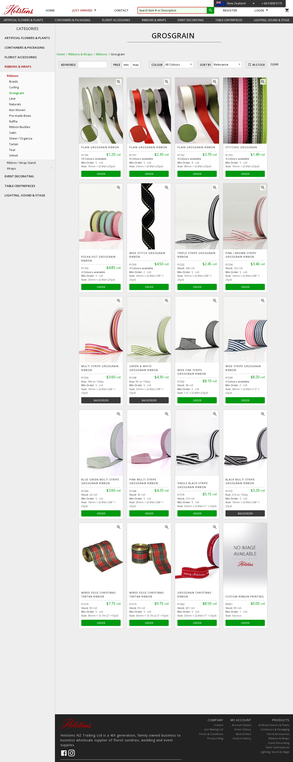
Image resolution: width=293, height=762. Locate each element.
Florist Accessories (278, 734)
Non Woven (17, 110)
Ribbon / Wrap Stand (21, 163)
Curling (14, 87)
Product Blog (215, 738)
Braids (13, 81)
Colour (157, 65)
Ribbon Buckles (19, 127)
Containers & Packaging (274, 729)
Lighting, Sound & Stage (274, 752)
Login (259, 10)
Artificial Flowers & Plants (273, 725)
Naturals (15, 104)
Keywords (68, 65)
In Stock (258, 65)
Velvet (13, 155)
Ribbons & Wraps (80, 54)
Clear (274, 64)
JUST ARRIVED (82, 10)
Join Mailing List (213, 729)
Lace (12, 98)
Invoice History (242, 738)
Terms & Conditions (211, 734)
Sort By (205, 65)
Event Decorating (278, 743)
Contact (121, 10)
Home (50, 10)
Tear (12, 150)
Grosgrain (16, 93)
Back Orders (243, 734)
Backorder (101, 400)
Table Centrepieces (277, 747)
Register (230, 10)
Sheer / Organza (20, 138)
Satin (12, 133)
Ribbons (101, 54)
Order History (242, 729)
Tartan (13, 144)
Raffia (13, 121)
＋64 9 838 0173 (271, 3)
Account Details (241, 725)
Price (116, 65)
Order (101, 174)
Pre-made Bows (20, 116)
